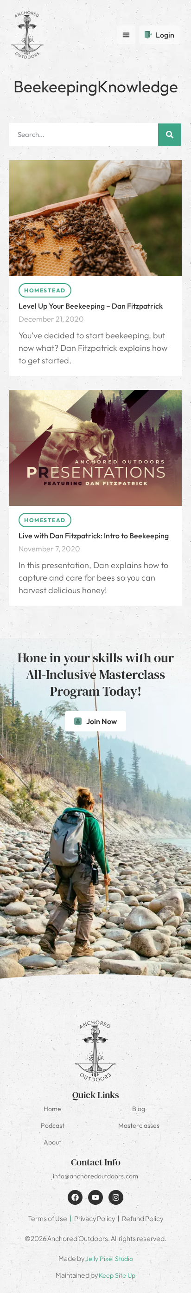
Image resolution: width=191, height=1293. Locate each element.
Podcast (52, 1125)
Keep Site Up (117, 1275)
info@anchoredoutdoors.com (95, 1176)
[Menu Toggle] (126, 35)
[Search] (169, 134)
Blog (138, 1109)
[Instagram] (115, 1197)
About (52, 1142)
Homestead (45, 290)
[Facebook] (75, 1197)
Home (52, 1109)
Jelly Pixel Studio (109, 1258)
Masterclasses (138, 1125)
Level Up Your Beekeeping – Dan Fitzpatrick (91, 305)
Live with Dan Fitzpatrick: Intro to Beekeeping (94, 535)
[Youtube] (95, 1197)
